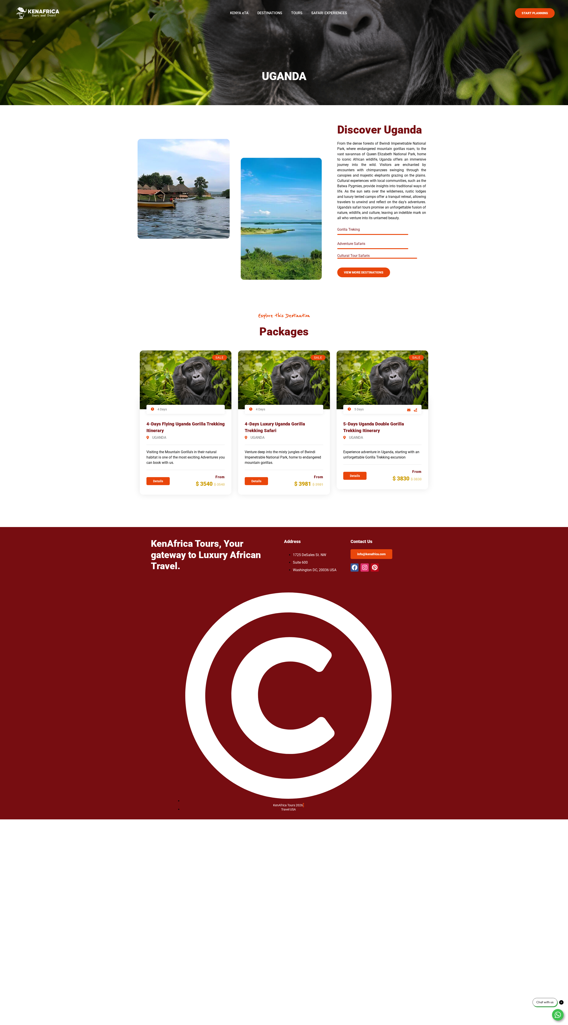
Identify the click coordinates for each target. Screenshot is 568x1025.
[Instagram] (365, 567)
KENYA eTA (239, 13)
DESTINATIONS (269, 13)
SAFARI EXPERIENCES (329, 13)
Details (158, 481)
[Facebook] (355, 567)
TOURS (296, 13)
